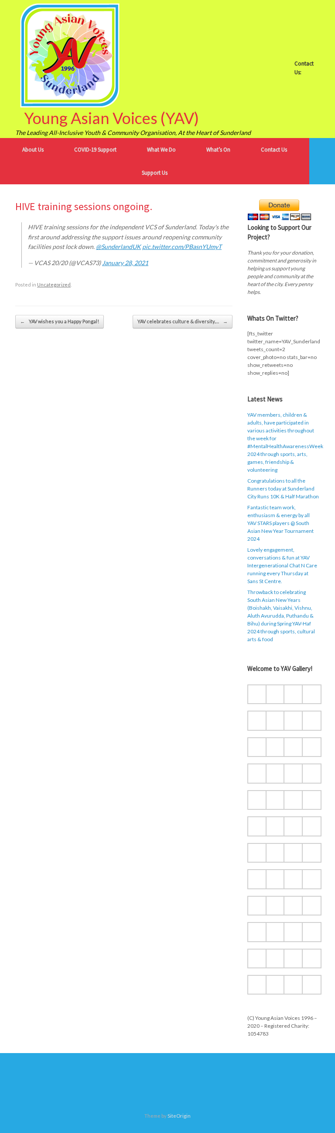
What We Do (161, 149)
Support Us (155, 172)
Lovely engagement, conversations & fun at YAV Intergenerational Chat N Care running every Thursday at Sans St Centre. (282, 565)
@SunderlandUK (118, 246)
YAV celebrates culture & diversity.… (182, 321)
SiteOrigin (179, 1116)
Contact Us (274, 149)
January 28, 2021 (125, 262)
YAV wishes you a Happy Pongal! (59, 321)
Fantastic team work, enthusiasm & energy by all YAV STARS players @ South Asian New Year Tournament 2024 (280, 523)
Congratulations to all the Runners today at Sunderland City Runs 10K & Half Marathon (283, 488)
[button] (322, 161)
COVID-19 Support (95, 149)
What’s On (218, 149)
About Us (33, 149)
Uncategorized (54, 284)
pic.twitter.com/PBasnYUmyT (182, 246)
